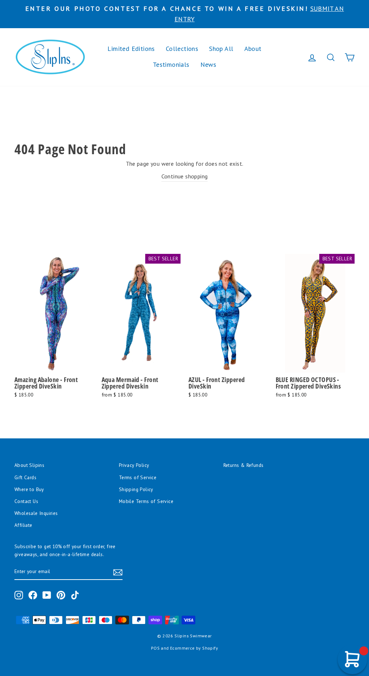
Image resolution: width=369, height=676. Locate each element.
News (208, 64)
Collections (182, 48)
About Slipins (29, 465)
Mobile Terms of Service (146, 501)
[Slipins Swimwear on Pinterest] (61, 595)
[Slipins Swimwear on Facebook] (32, 595)
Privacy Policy (134, 465)
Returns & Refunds (243, 465)
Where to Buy (29, 489)
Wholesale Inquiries (36, 513)
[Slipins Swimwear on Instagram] (18, 595)
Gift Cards (25, 477)
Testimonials (171, 64)
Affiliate (23, 525)
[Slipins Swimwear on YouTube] (47, 595)
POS (155, 648)
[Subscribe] (118, 572)
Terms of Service (137, 477)
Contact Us (26, 501)
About (253, 48)
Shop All (221, 48)
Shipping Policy (136, 489)
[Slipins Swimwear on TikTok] (75, 595)
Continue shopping (184, 176)
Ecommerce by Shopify (194, 648)
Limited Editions (131, 48)
